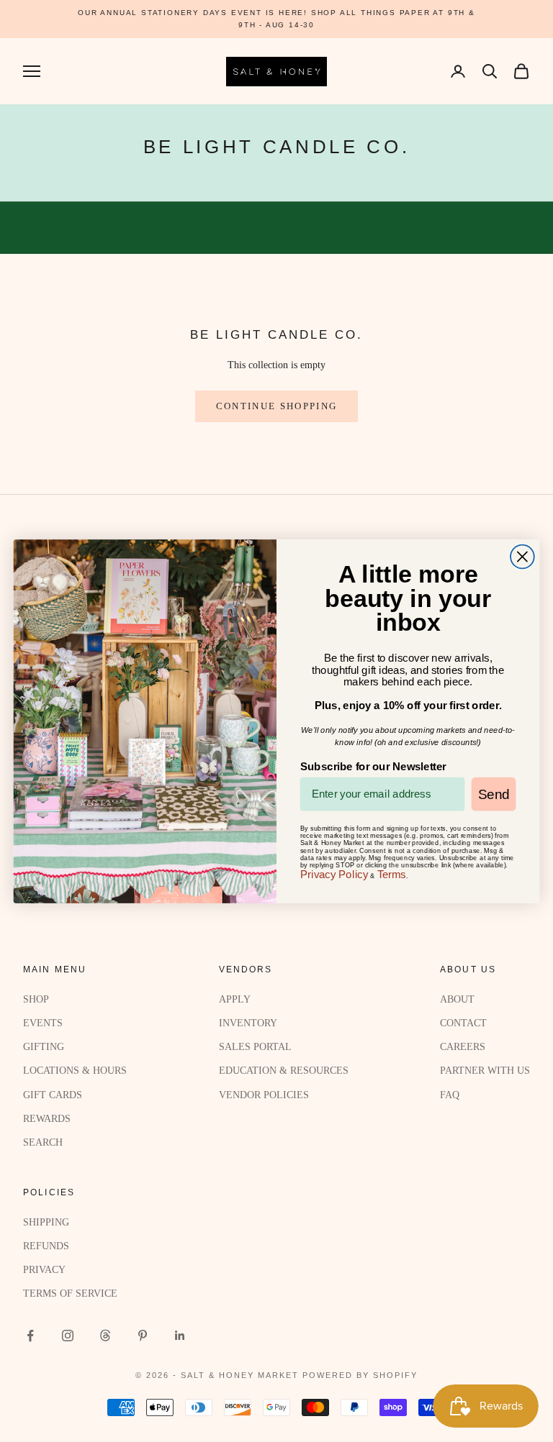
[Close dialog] (522, 556)
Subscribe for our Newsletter (373, 766)
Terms (391, 874)
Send (493, 793)
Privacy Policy (334, 874)
